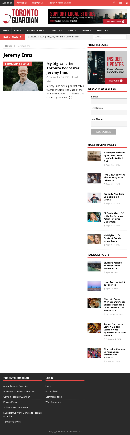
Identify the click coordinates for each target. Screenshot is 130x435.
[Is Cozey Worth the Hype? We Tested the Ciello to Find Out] (94, 156)
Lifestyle (55, 30)
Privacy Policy (10, 401)
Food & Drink (34, 30)
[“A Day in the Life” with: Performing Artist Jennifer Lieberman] (94, 217)
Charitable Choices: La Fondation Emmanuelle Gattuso (115, 353)
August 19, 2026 (113, 225)
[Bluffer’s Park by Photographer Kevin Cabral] (94, 266)
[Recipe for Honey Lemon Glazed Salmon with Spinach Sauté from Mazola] (94, 328)
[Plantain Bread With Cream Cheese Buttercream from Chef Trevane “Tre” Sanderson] (94, 303)
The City (101, 30)
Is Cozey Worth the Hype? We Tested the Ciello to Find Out (114, 157)
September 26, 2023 (59, 77)
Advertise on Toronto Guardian (19, 391)
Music (71, 30)
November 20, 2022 (114, 314)
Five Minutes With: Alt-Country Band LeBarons (114, 177)
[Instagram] (120, 3)
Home (6, 30)
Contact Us (37, 3)
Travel (85, 30)
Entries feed (52, 391)
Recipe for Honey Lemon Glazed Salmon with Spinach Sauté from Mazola (115, 330)
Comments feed (54, 396)
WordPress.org (53, 401)
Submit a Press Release (59, 3)
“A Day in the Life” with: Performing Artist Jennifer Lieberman (114, 217)
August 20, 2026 (113, 203)
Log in (48, 385)
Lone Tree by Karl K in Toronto (114, 283)
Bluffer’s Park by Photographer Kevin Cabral (113, 265)
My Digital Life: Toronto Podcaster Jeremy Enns (63, 68)
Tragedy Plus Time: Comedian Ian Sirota (114, 196)
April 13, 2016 (112, 288)
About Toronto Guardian (15, 385)
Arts (16, 30)
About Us (7, 3)
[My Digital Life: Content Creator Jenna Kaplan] (94, 239)
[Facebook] (114, 3)
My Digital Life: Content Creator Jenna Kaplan (113, 238)
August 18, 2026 (113, 244)
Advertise (22, 3)
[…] (70, 97)
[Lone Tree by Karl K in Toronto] (94, 286)
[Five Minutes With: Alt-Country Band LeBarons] (94, 178)
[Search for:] (110, 36)
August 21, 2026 (113, 165)
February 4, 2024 (113, 339)
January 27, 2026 (113, 361)
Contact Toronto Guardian (16, 396)
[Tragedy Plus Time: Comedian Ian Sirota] (94, 198)
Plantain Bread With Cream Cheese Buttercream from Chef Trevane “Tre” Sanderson (114, 305)
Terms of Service (12, 421)
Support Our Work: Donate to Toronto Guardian (22, 414)
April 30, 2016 (112, 272)
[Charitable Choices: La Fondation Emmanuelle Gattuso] (94, 353)
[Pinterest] (127, 3)
